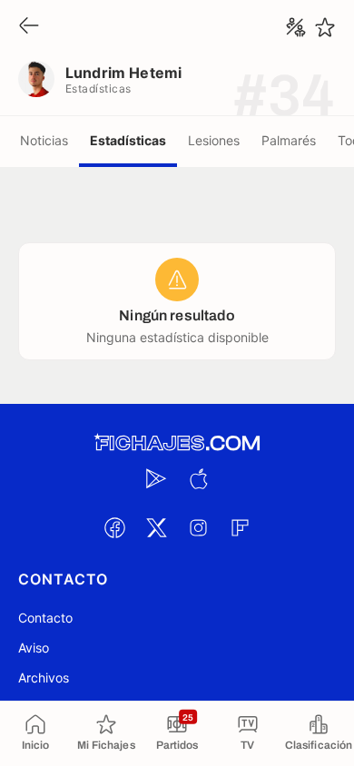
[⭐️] (325, 27)
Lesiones (214, 140)
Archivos (43, 677)
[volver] (29, 27)
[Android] (156, 478)
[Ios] (197, 478)
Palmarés (288, 140)
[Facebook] (114, 527)
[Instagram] (197, 527)
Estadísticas (128, 140)
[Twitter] (156, 527)
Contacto (45, 617)
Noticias (44, 140)
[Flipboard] (239, 527)
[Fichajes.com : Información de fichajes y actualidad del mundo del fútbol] (177, 443)
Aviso (33, 647)
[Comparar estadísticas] (296, 27)
